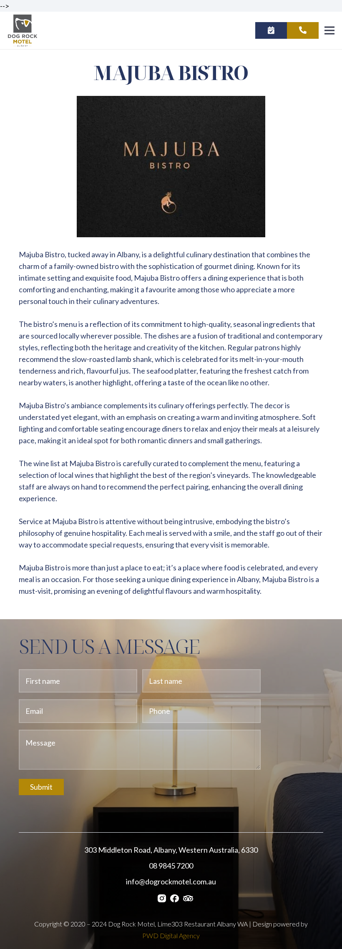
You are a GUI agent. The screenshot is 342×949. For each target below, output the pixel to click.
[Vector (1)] (174, 897)
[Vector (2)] (162, 897)
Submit (41, 786)
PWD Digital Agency (171, 935)
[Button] (271, 30)
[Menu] (330, 30)
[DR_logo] (23, 30)
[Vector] (188, 897)
